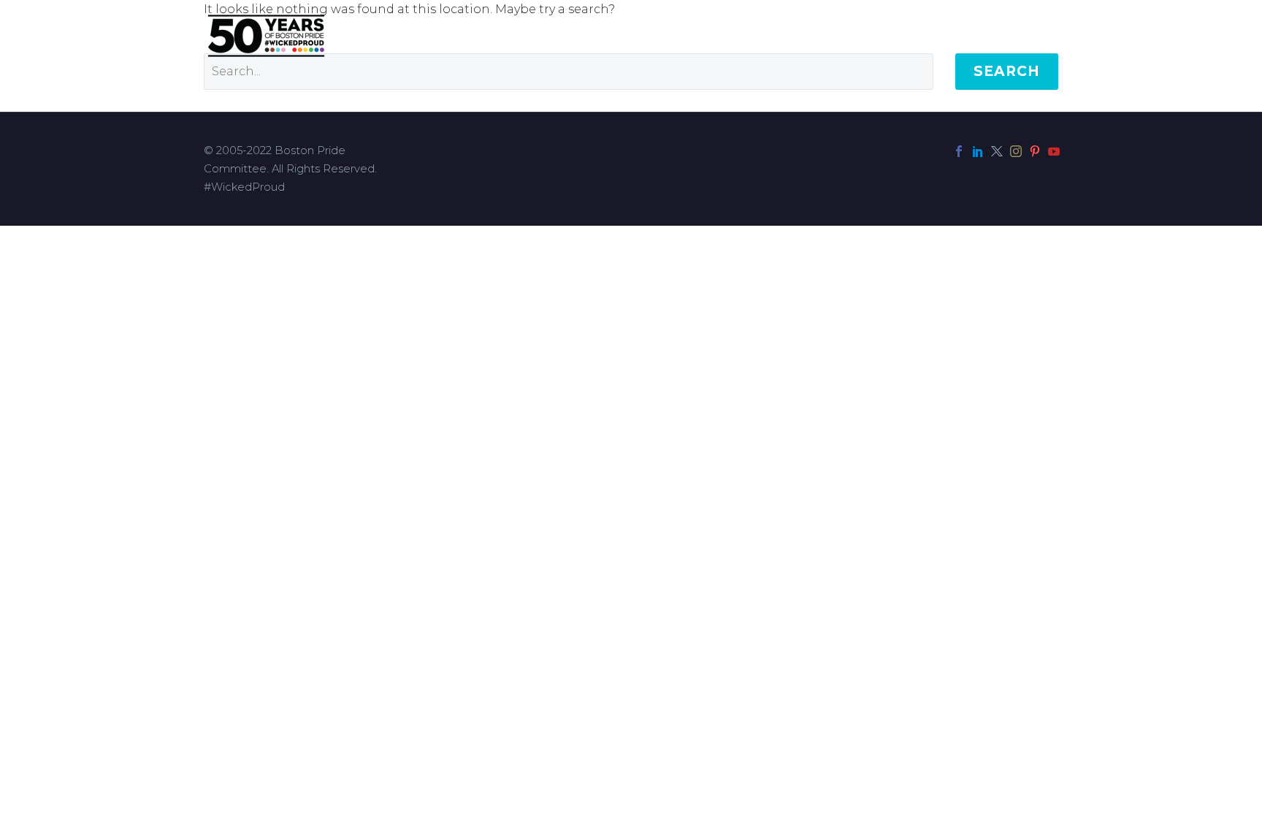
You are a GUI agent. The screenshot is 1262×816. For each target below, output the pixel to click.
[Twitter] (997, 151)
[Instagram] (1016, 151)
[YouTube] (1054, 151)
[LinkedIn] (978, 151)
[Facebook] (959, 151)
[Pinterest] (1035, 151)
